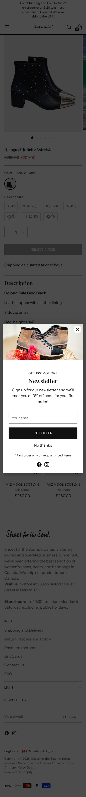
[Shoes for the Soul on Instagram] (47, 465)
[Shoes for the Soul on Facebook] (39, 465)
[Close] (77, 329)
